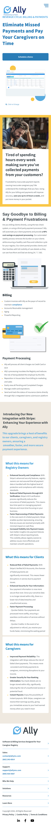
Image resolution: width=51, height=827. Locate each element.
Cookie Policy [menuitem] (22, 814)
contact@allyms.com (11, 756)
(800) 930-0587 (8, 773)
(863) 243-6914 (8, 759)
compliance (17, 304)
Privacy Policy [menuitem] (8, 814)
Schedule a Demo (25, 57)
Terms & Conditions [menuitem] (38, 814)
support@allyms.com (11, 770)
